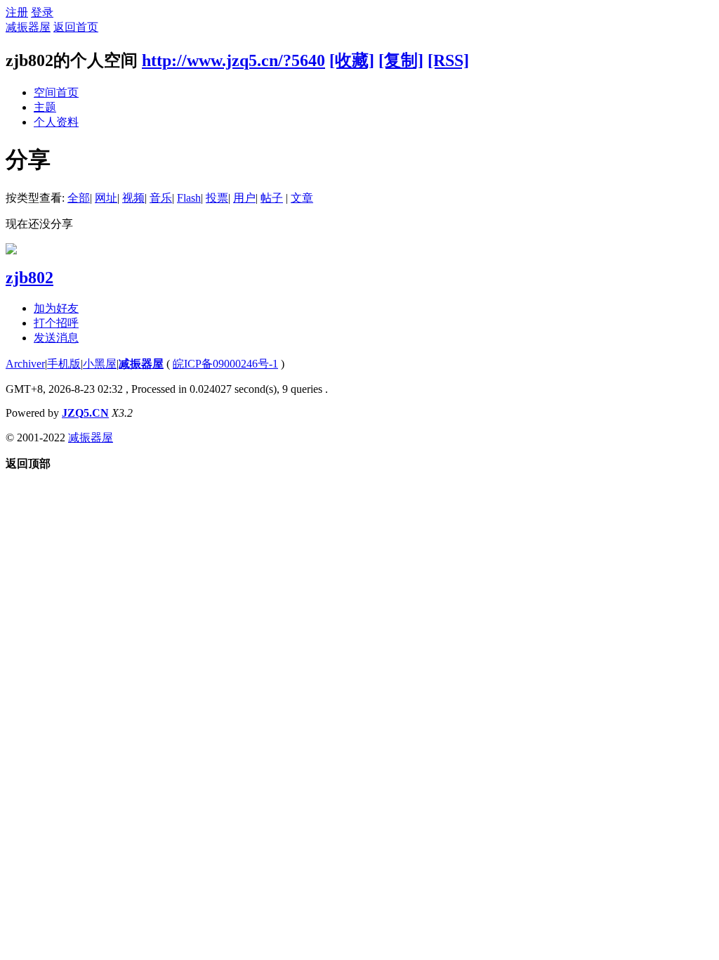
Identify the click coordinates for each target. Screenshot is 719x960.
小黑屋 (100, 364)
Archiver (25, 364)
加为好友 (56, 308)
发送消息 (56, 338)
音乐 (161, 198)
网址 (106, 198)
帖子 (271, 198)
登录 (42, 12)
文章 (302, 198)
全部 (78, 198)
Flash (189, 198)
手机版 (64, 364)
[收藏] (351, 60)
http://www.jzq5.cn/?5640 (233, 60)
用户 (244, 198)
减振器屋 (28, 27)
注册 (17, 12)
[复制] (400, 60)
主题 (45, 107)
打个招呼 (56, 323)
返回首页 (75, 27)
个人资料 (56, 122)
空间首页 (56, 92)
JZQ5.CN (85, 413)
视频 (133, 198)
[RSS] (448, 60)
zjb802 (29, 277)
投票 (217, 198)
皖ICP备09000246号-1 (225, 364)
